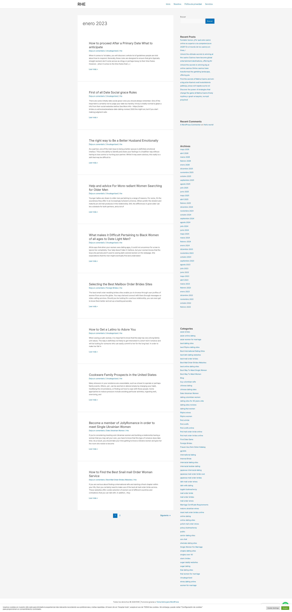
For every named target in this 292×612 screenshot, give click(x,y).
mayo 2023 (184, 276)
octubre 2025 (185, 176)
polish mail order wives (189, 524)
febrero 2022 (185, 307)
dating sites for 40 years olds (192, 401)
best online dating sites (189, 366)
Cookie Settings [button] (273, 608)
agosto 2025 (185, 184)
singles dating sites (188, 551)
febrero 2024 (185, 241)
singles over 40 (186, 554)
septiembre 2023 (187, 261)
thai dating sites (186, 570)
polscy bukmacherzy (188, 528)
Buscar (183, 17)
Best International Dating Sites (192, 351)
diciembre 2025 (186, 169)
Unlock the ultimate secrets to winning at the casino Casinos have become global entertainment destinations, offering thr (196, 57)
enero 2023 (185, 291)
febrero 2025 (185, 203)
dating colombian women (190, 397)
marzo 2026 (185, 157)
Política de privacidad (193, 4)
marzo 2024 (185, 238)
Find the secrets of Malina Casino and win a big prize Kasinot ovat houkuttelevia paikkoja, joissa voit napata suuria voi (197, 82)
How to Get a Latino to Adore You (112, 329)
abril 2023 (184, 280)
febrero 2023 (185, 288)
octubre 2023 (185, 257)
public (182, 532)
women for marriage (188, 585)
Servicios (209, 4)
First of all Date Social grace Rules (113, 92)
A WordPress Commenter (190, 125)
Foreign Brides (112, 288)
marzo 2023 (185, 284)
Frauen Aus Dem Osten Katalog (192, 447)
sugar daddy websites (189, 562)
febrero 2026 (185, 161)
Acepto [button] (285, 608)
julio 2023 (184, 268)
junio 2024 (184, 230)
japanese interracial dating (191, 470)
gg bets (183, 451)
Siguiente (165, 515)
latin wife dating (186, 485)
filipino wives (185, 412)
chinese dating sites (188, 389)
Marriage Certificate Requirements (194, 505)
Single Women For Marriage (191, 547)
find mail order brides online (191, 435)
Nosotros (177, 4)
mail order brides (187, 497)
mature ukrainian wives (189, 508)
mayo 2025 (184, 195)
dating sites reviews (188, 405)
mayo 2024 (184, 234)
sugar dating (185, 566)
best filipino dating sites (189, 347)
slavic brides (185, 558)
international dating (188, 455)
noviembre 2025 (186, 172)
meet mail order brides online (192, 512)
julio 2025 (184, 188)
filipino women (186, 416)
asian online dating (187, 336)
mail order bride (186, 493)
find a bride (184, 420)
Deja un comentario (97, 51)
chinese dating (186, 385)
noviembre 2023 (187, 253)
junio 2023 (184, 272)
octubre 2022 (185, 303)
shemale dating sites (188, 543)
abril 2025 (184, 199)
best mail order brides (189, 359)
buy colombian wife (188, 382)
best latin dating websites (190, 355)
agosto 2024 (185, 222)
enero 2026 (185, 165)
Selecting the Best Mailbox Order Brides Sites (120, 284)
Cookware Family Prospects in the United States (122, 375)
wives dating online (188, 581)
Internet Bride (185, 459)
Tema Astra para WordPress (167, 602)
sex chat (183, 539)
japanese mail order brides (191, 478)
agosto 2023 (185, 264)
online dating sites (187, 520)
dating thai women (187, 409)
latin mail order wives (188, 482)
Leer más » (93, 69)
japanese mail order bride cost (192, 474)
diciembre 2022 (186, 295)
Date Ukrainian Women (115, 430)
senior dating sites (187, 535)
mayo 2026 (184, 149)
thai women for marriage (190, 574)
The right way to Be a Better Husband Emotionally (123, 140)
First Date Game (186, 439)
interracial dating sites (189, 462)
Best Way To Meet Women (190, 374)
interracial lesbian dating (190, 466)
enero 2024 (185, 245)
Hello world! (208, 125)
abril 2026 (184, 153)
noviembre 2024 (187, 211)
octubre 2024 (185, 215)
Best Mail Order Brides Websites (119, 480)
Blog (182, 378)
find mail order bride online (191, 432)
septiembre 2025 (187, 180)
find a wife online (187, 428)
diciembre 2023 (186, 249)
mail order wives (187, 501)
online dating (185, 516)
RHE (82, 4)
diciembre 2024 (186, 207)
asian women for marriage (190, 339)
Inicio (168, 4)
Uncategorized (112, 51)
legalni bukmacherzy (188, 489)
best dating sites (187, 343)
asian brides (185, 332)
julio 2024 (184, 226)
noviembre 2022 (186, 299)
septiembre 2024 (187, 218)
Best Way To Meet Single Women (193, 370)
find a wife (184, 424)
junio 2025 (184, 192)
